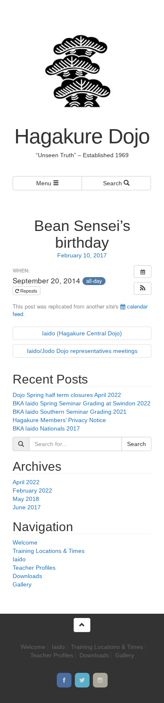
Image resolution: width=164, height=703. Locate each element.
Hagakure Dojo (82, 136)
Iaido (19, 559)
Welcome (25, 542)
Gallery (22, 584)
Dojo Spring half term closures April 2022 (67, 395)
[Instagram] (100, 680)
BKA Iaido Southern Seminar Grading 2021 (70, 411)
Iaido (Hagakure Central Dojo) (82, 333)
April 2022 (26, 482)
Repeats (29, 290)
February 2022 (32, 490)
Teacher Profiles (34, 567)
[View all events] (142, 271)
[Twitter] (82, 680)
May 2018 (26, 498)
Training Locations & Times (49, 550)
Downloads (27, 576)
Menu (44, 183)
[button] (142, 288)
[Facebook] (64, 680)
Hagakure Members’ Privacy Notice (59, 420)
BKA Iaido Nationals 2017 (46, 428)
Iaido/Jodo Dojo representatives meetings (82, 351)
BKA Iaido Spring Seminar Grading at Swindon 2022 (82, 403)
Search (113, 183)
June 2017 (27, 507)
